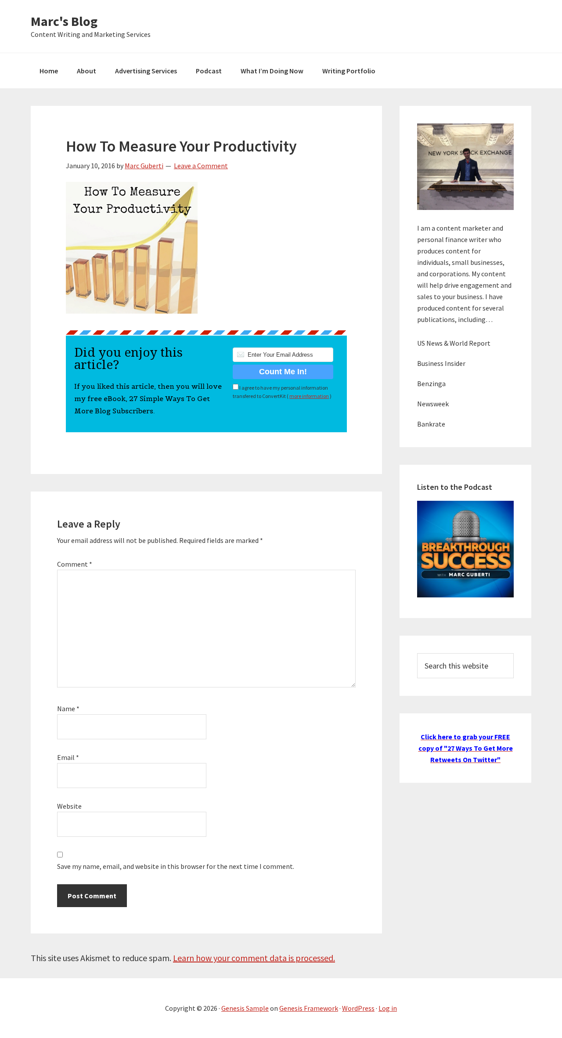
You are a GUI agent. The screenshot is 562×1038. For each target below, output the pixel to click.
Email (68, 757)
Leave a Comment (201, 165)
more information (309, 396)
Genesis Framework (308, 1008)
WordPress (358, 1008)
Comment (74, 564)
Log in (387, 1008)
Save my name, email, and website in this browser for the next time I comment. (175, 866)
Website (69, 806)
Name (68, 708)
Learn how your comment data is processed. (254, 957)
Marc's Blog (64, 21)
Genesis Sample (245, 1008)
